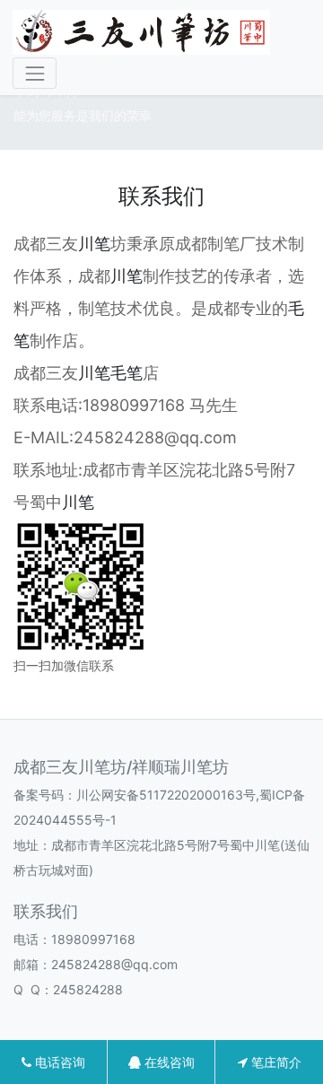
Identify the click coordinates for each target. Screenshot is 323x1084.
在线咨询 (168, 1062)
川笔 (94, 243)
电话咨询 (58, 1062)
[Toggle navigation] (35, 73)
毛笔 (126, 372)
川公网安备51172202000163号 (166, 794)
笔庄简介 (274, 1062)
